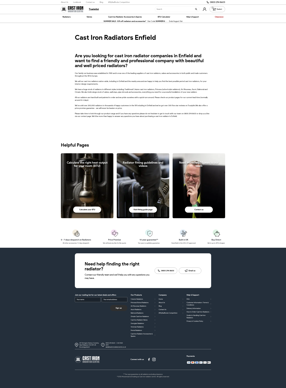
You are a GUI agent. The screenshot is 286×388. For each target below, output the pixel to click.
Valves (89, 17)
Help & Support (192, 17)
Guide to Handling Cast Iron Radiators (196, 317)
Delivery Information (194, 308)
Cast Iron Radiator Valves (139, 320)
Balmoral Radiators (137, 313)
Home (161, 299)
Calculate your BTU (87, 210)
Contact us (90, 2)
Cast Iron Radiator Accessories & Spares (125, 17)
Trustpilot (94, 9)
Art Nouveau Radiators (138, 306)
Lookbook (77, 2)
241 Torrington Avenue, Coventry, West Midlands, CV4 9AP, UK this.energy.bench (89, 345)
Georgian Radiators (137, 323)
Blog (101, 2)
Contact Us (162, 309)
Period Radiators (136, 330)
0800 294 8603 (217, 2)
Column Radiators (137, 299)
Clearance (219, 17)
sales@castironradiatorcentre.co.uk (116, 347)
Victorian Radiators (137, 327)
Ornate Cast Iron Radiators (140, 316)
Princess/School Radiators (139, 302)
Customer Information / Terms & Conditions (198, 304)
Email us (192, 271)
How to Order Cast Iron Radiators (198, 312)
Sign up (119, 308)
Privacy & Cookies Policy (195, 321)
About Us (64, 2)
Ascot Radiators (136, 309)
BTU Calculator (164, 17)
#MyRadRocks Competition (119, 2)
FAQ (188, 299)
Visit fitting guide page (143, 210)
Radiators (67, 17)
